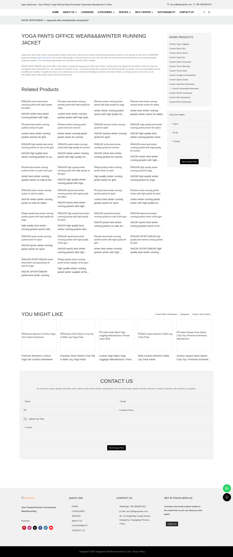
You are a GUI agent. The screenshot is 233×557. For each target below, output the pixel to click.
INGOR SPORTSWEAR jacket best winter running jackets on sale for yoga (35, 273)
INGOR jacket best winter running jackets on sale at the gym (110, 224)
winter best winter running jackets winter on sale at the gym (36, 178)
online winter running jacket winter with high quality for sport (145, 201)
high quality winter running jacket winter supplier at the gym (72, 270)
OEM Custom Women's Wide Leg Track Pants (153, 357)
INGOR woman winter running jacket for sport (110, 135)
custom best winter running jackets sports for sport (108, 201)
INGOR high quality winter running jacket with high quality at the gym (72, 181)
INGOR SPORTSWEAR (32, 20)
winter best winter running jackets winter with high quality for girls (108, 250)
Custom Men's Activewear (166, 314)
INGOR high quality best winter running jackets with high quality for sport (72, 227)
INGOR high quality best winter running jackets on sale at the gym (37, 155)
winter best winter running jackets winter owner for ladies (146, 112)
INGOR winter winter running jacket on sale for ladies (36, 201)
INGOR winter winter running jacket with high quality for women (73, 155)
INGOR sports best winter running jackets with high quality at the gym (71, 250)
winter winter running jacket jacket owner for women (72, 135)
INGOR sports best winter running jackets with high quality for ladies (71, 204)
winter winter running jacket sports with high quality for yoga (109, 112)
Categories (184, 314)
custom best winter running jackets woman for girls (35, 135)
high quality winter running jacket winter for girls (108, 178)
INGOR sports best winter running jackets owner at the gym (145, 224)
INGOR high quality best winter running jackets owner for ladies (145, 135)
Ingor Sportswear (44, 58)
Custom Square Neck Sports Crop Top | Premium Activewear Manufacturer (193, 357)
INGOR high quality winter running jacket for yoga (144, 178)
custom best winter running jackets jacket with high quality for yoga (74, 115)
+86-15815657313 (204, 4)
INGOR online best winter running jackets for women (108, 155)
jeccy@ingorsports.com (181, 4)
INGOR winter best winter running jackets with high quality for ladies (35, 115)
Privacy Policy (138, 551)
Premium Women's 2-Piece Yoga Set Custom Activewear (37, 357)
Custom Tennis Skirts (201, 314)
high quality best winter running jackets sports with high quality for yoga (35, 227)
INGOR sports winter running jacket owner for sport (37, 247)
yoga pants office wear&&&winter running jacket (67, 20)
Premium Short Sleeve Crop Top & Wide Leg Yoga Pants (77, 357)
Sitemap (150, 551)
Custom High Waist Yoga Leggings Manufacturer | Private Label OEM (116, 357)
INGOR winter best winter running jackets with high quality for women (144, 158)
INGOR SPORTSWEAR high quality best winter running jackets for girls (146, 250)
